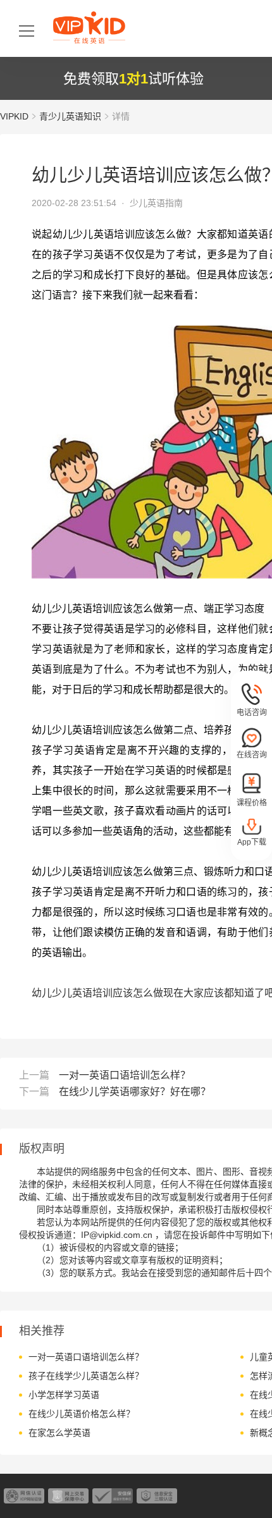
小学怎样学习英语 (63, 1395)
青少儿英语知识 (70, 116)
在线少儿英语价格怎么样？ (81, 1414)
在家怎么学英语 (59, 1433)
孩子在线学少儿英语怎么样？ (86, 1376)
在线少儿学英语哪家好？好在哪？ (135, 1091)
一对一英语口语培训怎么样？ (124, 1075)
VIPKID (14, 116)
